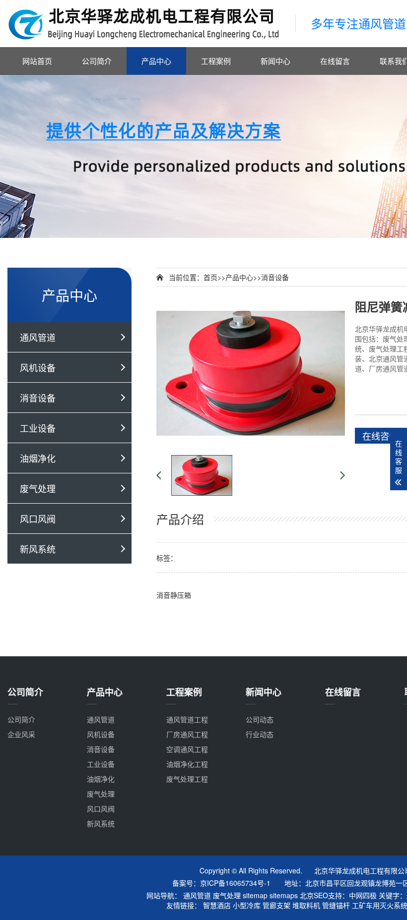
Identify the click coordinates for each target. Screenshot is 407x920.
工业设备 (38, 427)
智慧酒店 (217, 905)
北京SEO (314, 895)
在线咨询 (380, 435)
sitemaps (284, 895)
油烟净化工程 (187, 764)
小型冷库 (247, 905)
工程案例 (216, 61)
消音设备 (38, 397)
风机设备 (38, 367)
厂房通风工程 (187, 734)
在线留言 (335, 61)
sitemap (255, 895)
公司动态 (259, 719)
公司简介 (97, 61)
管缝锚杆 (336, 905)
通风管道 (38, 337)
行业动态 (259, 734)
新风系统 (38, 548)
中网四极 (363, 895)
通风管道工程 (187, 719)
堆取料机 (306, 905)
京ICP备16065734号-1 (235, 883)
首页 (210, 277)
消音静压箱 (173, 595)
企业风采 (21, 734)
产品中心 (156, 61)
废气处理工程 (187, 779)
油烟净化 (38, 458)
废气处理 (38, 488)
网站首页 (37, 61)
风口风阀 (38, 518)
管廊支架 (276, 905)
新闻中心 (275, 61)
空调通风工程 (187, 749)
